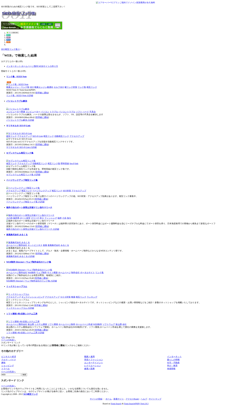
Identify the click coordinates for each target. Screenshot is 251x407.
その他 (9, 218)
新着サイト (118, 399)
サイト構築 (52, 272)
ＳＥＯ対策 (65, 297)
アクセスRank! (132, 399)
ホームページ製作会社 (16, 245)
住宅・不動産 (173, 363)
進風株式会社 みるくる (17, 235)
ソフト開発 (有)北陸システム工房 (21, 314)
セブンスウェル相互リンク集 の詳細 (23, 174)
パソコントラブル (67, 112)
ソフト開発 (53, 324)
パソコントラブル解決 (16, 101)
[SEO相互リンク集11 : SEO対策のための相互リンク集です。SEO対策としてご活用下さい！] (19, 17)
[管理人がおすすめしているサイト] (8, 42)
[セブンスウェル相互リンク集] (21, 161)
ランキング (92, 297)
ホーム (108, 399)
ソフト (79, 112)
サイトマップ (155, 399)
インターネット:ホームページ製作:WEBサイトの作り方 (32, 66)
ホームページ (64, 272)
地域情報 (171, 369)
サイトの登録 (96, 399)
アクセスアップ (24, 136)
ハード (86, 112)
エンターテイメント (93, 363)
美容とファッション (93, 359)
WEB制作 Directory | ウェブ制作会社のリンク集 (28, 262)
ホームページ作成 (84, 324)
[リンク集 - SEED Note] (17, 84)
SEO (32, 87)
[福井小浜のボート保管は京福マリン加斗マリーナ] (30, 215)
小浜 (64, 218)
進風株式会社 (54, 245)
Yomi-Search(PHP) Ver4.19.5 (136, 404)
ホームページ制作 (67, 324)
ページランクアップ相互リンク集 (22, 180)
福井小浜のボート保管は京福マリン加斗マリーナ (29, 207)
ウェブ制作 (41, 272)
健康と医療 (89, 369)
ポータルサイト (87, 272)
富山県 (31, 324)
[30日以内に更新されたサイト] (8, 37)
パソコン (45, 112)
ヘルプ (144, 399)
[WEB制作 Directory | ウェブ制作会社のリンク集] (29, 270)
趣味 (3, 363)
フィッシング (50, 218)
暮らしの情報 (173, 359)
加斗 (69, 218)
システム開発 (41, 324)
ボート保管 (25, 218)
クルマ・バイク (8, 359)
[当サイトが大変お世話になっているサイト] (8, 40)
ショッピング (7, 366)
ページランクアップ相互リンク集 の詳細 (25, 202)
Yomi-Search (116, 404)
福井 (60, 218)
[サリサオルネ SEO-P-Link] (19, 133)
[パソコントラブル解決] (17, 109)
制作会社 (75, 272)
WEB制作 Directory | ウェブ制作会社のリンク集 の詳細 (31, 281)
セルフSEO (59, 87)
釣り (42, 218)
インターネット (174, 356)
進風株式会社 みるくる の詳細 (20, 256)
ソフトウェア (108, 324)
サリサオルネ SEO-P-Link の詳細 (21, 147)
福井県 (16, 218)
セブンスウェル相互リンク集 (19, 153)
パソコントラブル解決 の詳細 (20, 120)
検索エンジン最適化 (43, 87)
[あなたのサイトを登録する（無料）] (12, 33)
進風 (45, 245)
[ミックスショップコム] (17, 294)
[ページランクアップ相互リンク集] (23, 188)
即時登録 (65, 163)
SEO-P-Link (37, 136)
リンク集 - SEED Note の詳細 (19, 95)
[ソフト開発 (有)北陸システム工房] (22, 321)
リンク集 (82, 87)
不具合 (92, 112)
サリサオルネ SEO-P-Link (18, 125)
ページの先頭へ (8, 340)
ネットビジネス (35, 245)
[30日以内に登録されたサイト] (8, 35)
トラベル (5, 369)
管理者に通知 (42, 93)
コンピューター (33, 112)
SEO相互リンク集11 (10, 49)
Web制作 (32, 272)
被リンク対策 (71, 87)
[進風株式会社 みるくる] (18, 242)
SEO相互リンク (30, 394)
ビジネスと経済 (8, 356)
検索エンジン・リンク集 (17, 87)
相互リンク (92, 87)
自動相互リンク (61, 136)
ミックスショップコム (16, 286)
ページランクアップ (41, 191)
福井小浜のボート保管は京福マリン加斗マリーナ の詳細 (32, 229)
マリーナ (35, 218)
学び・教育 (172, 366)
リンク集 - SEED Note (16, 76)
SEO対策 (67, 191)
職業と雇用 (89, 356)
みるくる (65, 245)
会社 (124, 324)
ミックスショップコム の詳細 (20, 308)
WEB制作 (97, 324)
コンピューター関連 (15, 112)
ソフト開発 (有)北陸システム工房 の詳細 (25, 333)
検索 (73, 297)
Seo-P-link (74, 163)
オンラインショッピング (32, 297)
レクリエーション (92, 366)
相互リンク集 (54, 163)
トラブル (54, 112)
